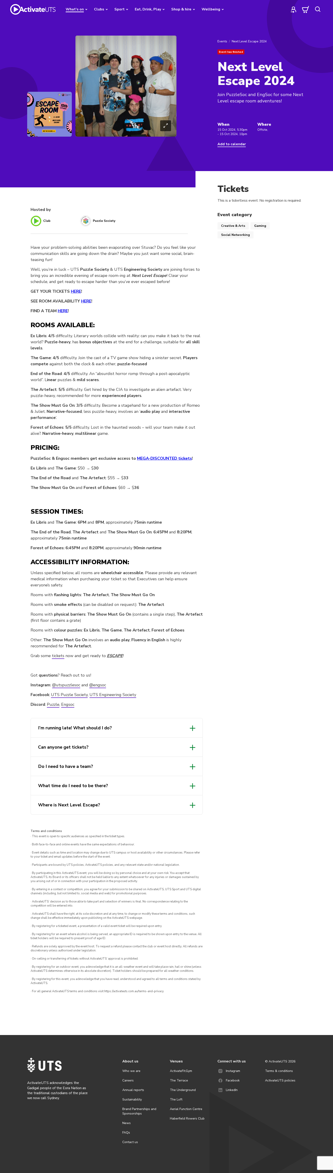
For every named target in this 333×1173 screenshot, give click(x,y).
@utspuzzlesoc (66, 685)
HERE (76, 291)
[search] (317, 9)
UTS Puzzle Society (69, 694)
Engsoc (67, 704)
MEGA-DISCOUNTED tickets (164, 458)
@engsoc (97, 685)
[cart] (305, 9)
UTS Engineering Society (112, 694)
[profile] (293, 9)
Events (222, 41)
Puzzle (53, 704)
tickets (58, 655)
